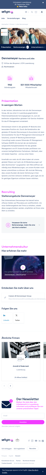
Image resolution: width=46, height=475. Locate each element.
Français (4, 456)
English (11, 456)
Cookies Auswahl (7, 463)
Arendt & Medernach (21, 366)
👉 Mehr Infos (22, 6)
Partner (18, 460)
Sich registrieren (19, 449)
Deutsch (17, 456)
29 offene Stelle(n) (21, 377)
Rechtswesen (9, 67)
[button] (10, 385)
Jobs (3, 18)
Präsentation (6, 47)
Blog (24, 18)
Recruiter (32, 448)
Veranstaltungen (13, 18)
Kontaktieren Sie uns (8, 460)
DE (26, 12)
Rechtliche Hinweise (29, 460)
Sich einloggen (7, 449)
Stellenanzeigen (20, 47)
